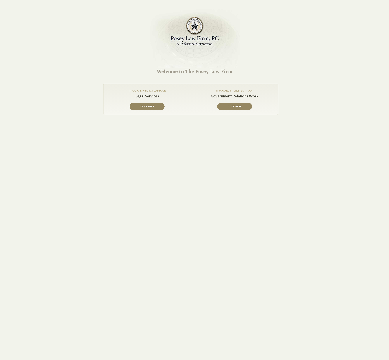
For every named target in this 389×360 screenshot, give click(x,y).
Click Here (234, 106)
